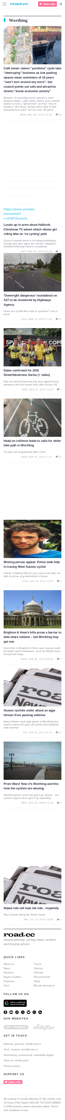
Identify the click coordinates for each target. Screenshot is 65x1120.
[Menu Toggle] (4, 4)
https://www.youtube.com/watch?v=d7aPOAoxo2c (19, 213)
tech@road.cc (29, 1049)
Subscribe (49, 4)
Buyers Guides (12, 976)
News (7, 968)
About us (9, 963)
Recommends (42, 976)
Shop (37, 981)
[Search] (61, 4)
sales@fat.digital (43, 1055)
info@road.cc (33, 1043)
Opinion (38, 968)
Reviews (9, 972)
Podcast (38, 972)
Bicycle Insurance (44, 985)
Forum (38, 963)
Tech (6, 985)
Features (9, 981)
